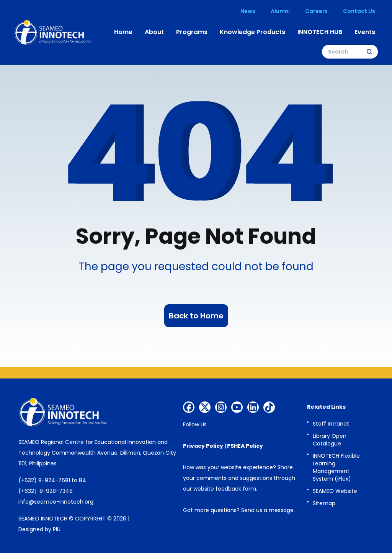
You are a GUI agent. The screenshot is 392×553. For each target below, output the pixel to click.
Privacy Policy (203, 446)
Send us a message (267, 510)
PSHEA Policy (245, 446)
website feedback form (224, 489)
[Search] (369, 52)
